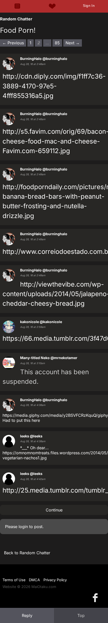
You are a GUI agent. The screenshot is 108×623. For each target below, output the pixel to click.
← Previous (13, 42)
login (23, 526)
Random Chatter (16, 18)
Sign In (89, 6)
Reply (27, 615)
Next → (73, 42)
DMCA (34, 580)
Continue (54, 509)
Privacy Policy (55, 580)
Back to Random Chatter (27, 552)
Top (81, 615)
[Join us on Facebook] (96, 597)
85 (57, 42)
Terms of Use (14, 580)
